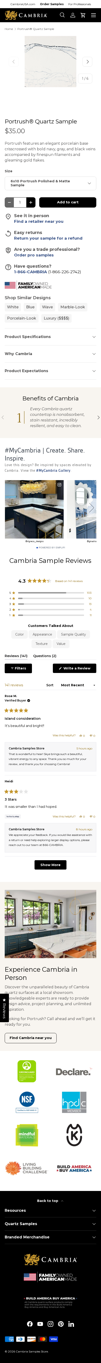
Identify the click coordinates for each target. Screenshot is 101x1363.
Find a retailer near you (38, 221)
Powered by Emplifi (52, 548)
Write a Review (77, 669)
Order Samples (52, 4)
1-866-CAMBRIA (31, 272)
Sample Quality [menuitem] (73, 634)
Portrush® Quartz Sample (35, 29)
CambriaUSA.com (22, 4)
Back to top (48, 1201)
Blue (30, 307)
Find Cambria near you (31, 1038)
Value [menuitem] (61, 644)
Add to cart (67, 202)
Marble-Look (72, 307)
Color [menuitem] (19, 634)
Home (9, 29)
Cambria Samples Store (32, 1351)
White (13, 307)
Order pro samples (34, 255)
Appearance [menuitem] (42, 634)
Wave (47, 307)
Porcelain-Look (21, 318)
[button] (83, 15)
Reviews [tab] (16, 657)
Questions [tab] (44, 657)
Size (8, 171)
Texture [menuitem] (41, 644)
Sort (50, 685)
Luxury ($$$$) (56, 318)
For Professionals (79, 4)
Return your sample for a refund (48, 238)
